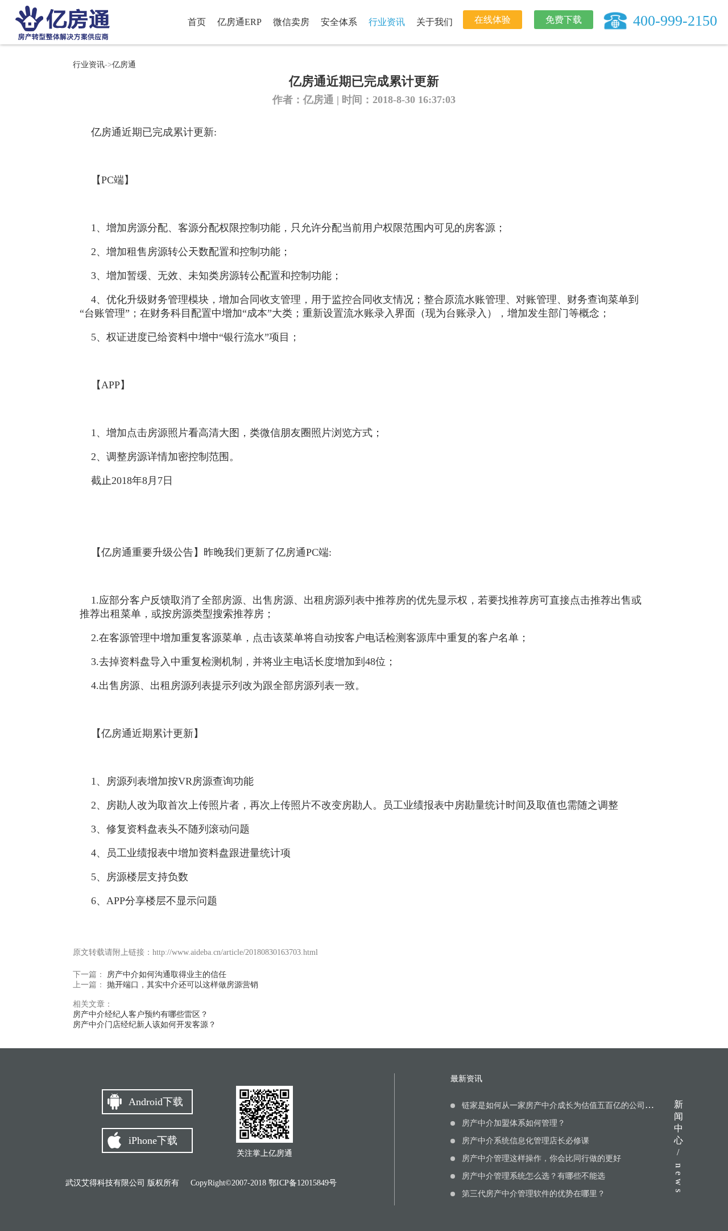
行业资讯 (387, 22)
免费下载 (563, 19)
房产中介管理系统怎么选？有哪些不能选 (533, 1176)
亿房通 (124, 64)
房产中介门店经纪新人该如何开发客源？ (144, 1024)
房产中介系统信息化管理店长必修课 (525, 1140)
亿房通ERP (239, 22)
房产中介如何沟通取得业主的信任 (165, 974)
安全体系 (339, 22)
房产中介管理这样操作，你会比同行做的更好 (541, 1158)
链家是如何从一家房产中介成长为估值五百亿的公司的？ (561, 1105)
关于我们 (434, 22)
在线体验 (492, 19)
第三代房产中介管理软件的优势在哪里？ (533, 1193)
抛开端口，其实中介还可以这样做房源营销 (181, 984)
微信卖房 (291, 22)
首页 (197, 22)
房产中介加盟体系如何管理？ (513, 1123)
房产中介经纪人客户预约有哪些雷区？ (140, 1014)
